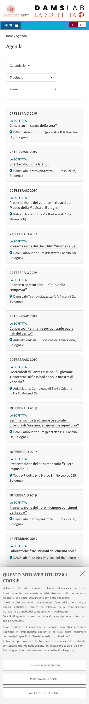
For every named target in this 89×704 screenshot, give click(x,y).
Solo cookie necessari (44, 665)
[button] (11, 25)
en (81, 25)
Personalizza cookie (44, 679)
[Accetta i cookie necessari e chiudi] (82, 573)
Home (9, 35)
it (73, 25)
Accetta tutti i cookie (44, 693)
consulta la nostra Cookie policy (55, 650)
